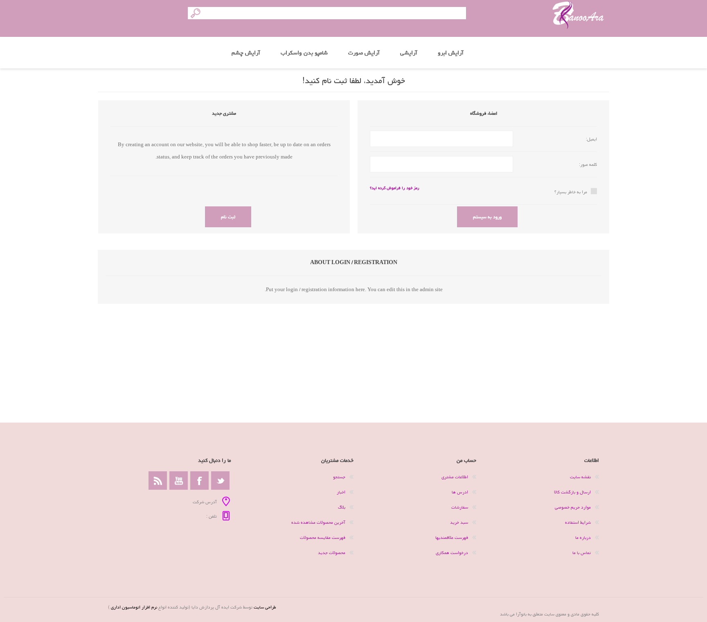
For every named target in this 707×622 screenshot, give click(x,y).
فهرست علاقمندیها (451, 537)
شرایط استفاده (578, 522)
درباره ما (583, 537)
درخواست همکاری (452, 552)
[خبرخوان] (158, 480)
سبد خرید (459, 522)
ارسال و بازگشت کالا (572, 492)
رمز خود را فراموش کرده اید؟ (394, 188)
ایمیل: (591, 139)
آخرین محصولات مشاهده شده (318, 522)
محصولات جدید (331, 552)
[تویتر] (220, 480)
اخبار (341, 492)
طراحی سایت (265, 607)
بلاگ (341, 507)
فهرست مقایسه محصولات (322, 537)
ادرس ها (460, 492)
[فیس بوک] (199, 480)
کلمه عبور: (588, 164)
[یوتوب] (178, 480)
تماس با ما (581, 552)
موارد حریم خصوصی (573, 507)
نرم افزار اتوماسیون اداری (133, 607)
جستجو (339, 477)
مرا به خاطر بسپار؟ (570, 192)
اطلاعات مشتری (454, 477)
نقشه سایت (580, 477)
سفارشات (459, 507)
